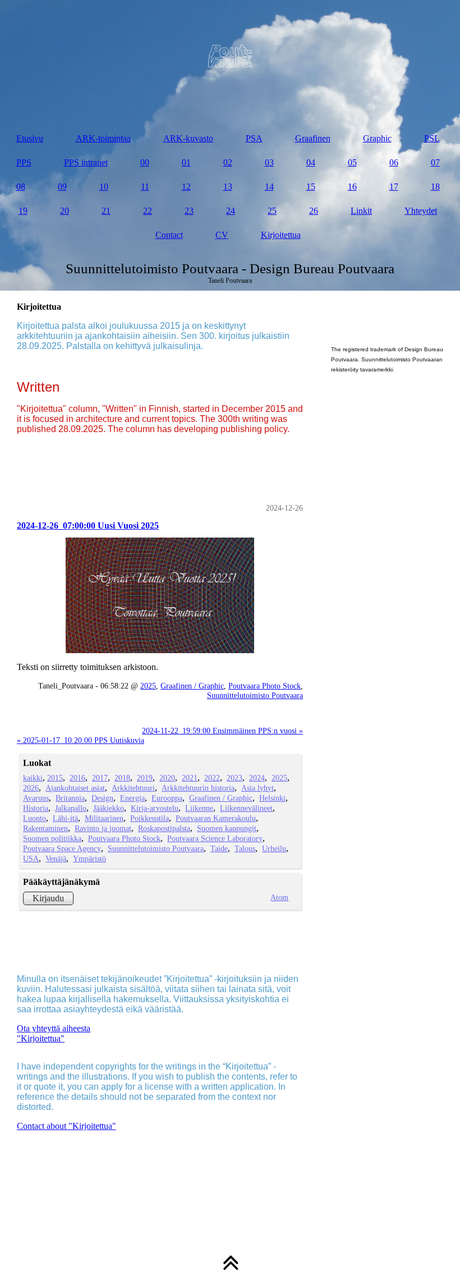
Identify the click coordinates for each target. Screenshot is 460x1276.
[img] (230, 56)
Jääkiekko (108, 808)
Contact (169, 235)
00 (144, 162)
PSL (432, 138)
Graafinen (312, 138)
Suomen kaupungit (226, 828)
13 (227, 186)
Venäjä (55, 858)
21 (106, 210)
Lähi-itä (65, 818)
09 (62, 186)
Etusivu (29, 138)
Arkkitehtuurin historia (198, 787)
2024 (257, 777)
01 (186, 162)
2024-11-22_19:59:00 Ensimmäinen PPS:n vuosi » (222, 730)
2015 (55, 777)
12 (186, 186)
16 (352, 186)
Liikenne (199, 808)
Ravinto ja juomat (103, 828)
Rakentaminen (45, 828)
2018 (122, 777)
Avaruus (36, 797)
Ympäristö (89, 858)
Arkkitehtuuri (133, 787)
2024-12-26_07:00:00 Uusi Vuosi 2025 (88, 525)
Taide (219, 848)
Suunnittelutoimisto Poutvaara (255, 695)
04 (310, 162)
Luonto (34, 818)
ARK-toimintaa (103, 138)
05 (352, 162)
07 (435, 162)
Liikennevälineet (246, 808)
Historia (35, 808)
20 (64, 210)
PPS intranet (86, 162)
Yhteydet (420, 210)
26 (313, 210)
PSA (254, 138)
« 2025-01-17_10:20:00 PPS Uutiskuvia (80, 740)
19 (23, 210)
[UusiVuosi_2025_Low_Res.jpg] (160, 596)
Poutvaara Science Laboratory (215, 838)
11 (145, 186)
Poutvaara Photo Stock (264, 685)
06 (393, 162)
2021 (189, 777)
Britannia (70, 797)
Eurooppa (166, 797)
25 (272, 210)
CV (221, 235)
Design (102, 797)
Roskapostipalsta (164, 828)
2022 (212, 777)
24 (230, 210)
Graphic (377, 138)
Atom (279, 897)
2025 (148, 685)
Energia (132, 797)
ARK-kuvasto (188, 138)
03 (269, 162)
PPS (23, 162)
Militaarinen (104, 818)
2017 (100, 777)
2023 (234, 777)
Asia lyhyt (257, 787)
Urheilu (274, 848)
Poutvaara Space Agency (62, 848)
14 (269, 186)
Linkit (361, 210)
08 (20, 186)
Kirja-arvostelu (154, 808)
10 (103, 186)
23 (189, 210)
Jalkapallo (70, 808)
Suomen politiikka (52, 838)
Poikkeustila (149, 818)
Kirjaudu (48, 898)
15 (310, 186)
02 (227, 162)
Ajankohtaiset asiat (75, 787)
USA (31, 858)
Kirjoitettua (281, 235)
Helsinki (272, 797)
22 (147, 210)
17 (393, 186)
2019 (145, 777)
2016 (77, 777)
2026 (31, 787)
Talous (244, 848)
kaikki (33, 777)
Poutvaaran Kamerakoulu (216, 818)
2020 (167, 777)
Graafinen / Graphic (192, 685)
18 (435, 186)
